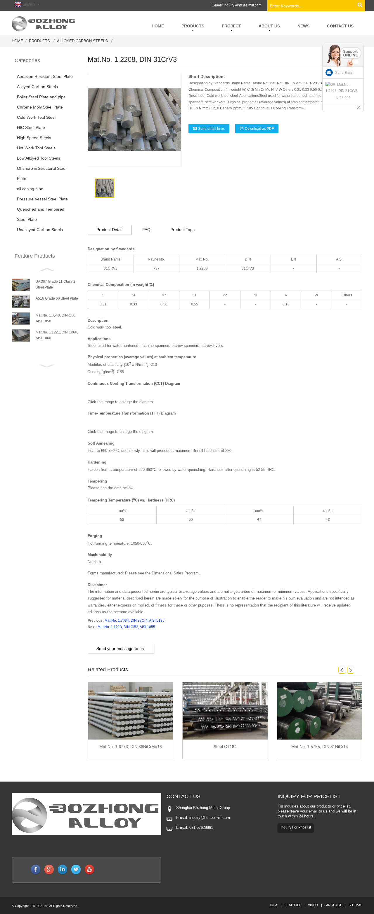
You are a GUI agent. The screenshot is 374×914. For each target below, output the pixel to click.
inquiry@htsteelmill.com (243, 5)
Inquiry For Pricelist (295, 827)
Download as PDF (259, 129)
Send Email (344, 73)
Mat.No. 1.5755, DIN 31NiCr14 (319, 746)
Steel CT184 (225, 746)
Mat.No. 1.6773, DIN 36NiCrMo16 (130, 746)
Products (39, 41)
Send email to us (211, 129)
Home (17, 41)
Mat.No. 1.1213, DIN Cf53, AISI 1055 (126, 627)
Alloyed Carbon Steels (82, 41)
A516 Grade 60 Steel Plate (57, 298)
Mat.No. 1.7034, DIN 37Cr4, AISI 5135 (135, 620)
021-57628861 (201, 827)
